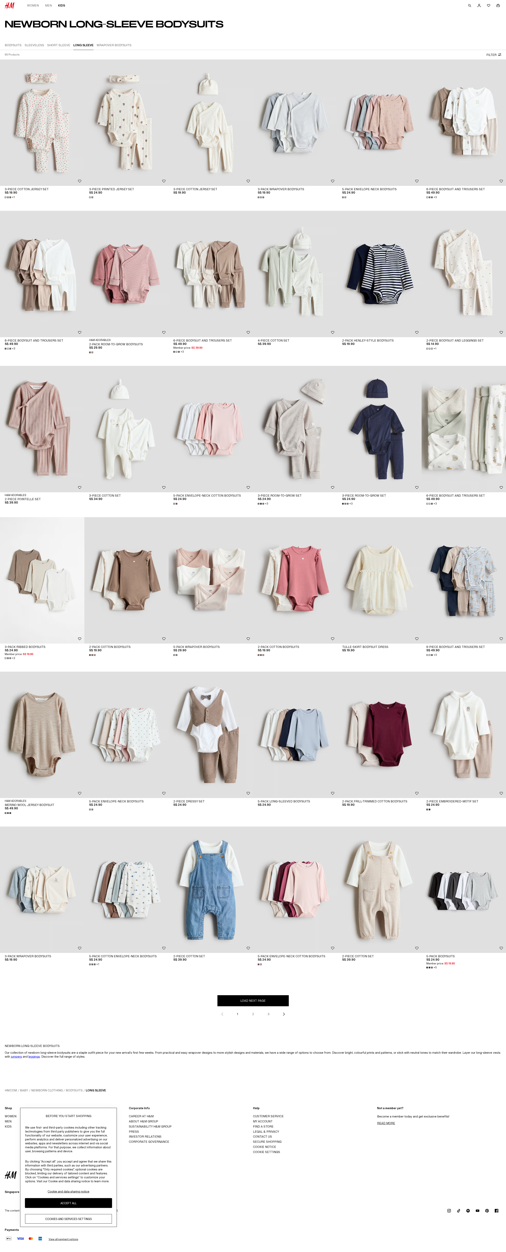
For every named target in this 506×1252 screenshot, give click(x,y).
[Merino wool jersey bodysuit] (42, 735)
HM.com (11, 1090)
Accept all (68, 1203)
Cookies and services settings (68, 1219)
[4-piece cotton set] (295, 274)
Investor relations (145, 1136)
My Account (263, 1121)
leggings (34, 1056)
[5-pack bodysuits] (464, 890)
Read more (386, 1123)
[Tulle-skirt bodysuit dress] (379, 580)
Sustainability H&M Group (150, 1126)
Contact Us (262, 1136)
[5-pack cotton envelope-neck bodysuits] (126, 890)
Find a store (263, 1126)
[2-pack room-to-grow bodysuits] (126, 274)
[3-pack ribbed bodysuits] (42, 580)
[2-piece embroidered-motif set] (464, 735)
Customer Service (268, 1116)
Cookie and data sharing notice (68, 1191)
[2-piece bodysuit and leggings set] (464, 274)
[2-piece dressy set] (211, 735)
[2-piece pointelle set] (42, 429)
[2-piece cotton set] (211, 890)
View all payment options (63, 1239)
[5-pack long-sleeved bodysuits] (295, 735)
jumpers (16, 1056)
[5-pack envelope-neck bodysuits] (379, 122)
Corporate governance (149, 1141)
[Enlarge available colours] (91, 197)
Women (33, 5)
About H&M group (143, 1121)
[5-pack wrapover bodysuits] (211, 580)
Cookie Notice (264, 1146)
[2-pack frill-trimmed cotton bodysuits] (379, 735)
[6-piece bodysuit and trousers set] (464, 122)
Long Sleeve (96, 1090)
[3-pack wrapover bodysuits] (295, 122)
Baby (24, 1090)
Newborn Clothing (47, 1090)
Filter (491, 54)
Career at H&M (141, 1116)
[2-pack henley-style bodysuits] (379, 274)
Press (134, 1131)
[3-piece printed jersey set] (126, 122)
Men (48, 5)
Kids (61, 5)
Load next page (253, 1000)
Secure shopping (267, 1141)
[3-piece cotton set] (126, 429)
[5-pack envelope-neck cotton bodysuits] (211, 429)
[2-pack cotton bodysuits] (126, 580)
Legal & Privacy (266, 1131)
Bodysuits (74, 1090)
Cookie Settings (266, 1152)
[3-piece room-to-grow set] (295, 429)
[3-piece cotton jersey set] (42, 122)
